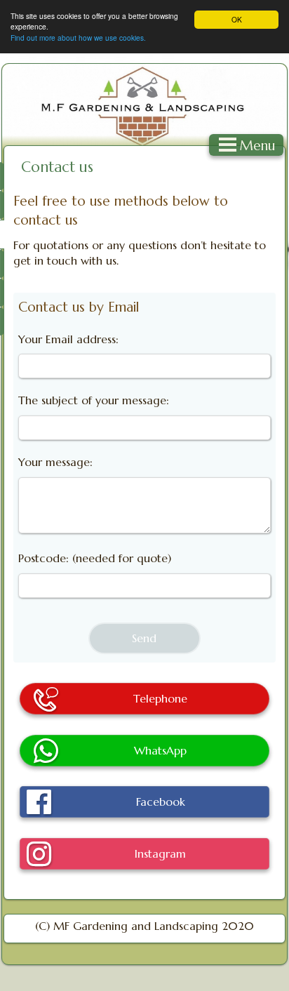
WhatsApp (160, 750)
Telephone (160, 698)
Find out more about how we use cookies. (78, 37)
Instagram (160, 853)
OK (236, 19)
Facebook (160, 801)
